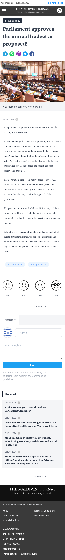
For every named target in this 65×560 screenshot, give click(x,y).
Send (32, 365)
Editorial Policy (11, 520)
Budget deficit (39, 264)
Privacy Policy (41, 515)
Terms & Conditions (45, 510)
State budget (12, 20)
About (6, 510)
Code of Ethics (10, 515)
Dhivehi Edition (56, 2)
